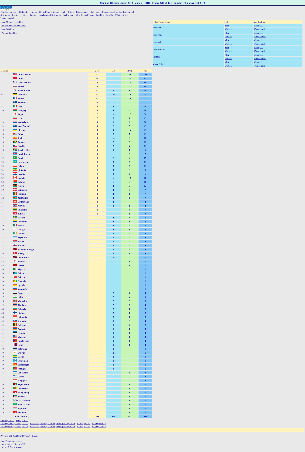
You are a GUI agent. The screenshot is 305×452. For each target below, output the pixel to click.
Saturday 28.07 (7, 420)
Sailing (24, 14)
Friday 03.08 (69, 423)
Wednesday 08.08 (38, 426)
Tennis (91, 14)
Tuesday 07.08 (21, 426)
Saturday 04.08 (83, 423)
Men (227, 25)
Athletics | (5, 11)
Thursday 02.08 (54, 423)
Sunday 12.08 (98, 426)
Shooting (33, 14)
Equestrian (82, 11)
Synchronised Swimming (50, 14)
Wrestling (110, 14)
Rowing (15, 14)
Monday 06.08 (7, 426)
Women (228, 29)
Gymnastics (108, 11)
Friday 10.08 (69, 426)
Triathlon (100, 14)
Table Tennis (81, 14)
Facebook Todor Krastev (11, 447)
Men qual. (258, 25)
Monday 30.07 (7, 423)
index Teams (158, 21)
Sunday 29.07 (22, 420)
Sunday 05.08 (98, 423)
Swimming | (6, 14)
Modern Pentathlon (124, 11)
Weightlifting (122, 14)
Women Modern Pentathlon (13, 25)
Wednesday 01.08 (38, 423)
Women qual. (260, 29)
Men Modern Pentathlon (12, 21)
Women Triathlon (9, 32)
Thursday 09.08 (54, 426)
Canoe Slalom (52, 11)
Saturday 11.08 (83, 426)
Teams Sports (6, 17)
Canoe (42, 11)
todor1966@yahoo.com (11, 440)
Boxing (34, 11)
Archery (13, 11)
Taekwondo (68, 14)
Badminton (24, 11)
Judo (91, 11)
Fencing (98, 11)
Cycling (64, 11)
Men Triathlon (7, 29)
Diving (72, 11)
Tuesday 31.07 (21, 423)
